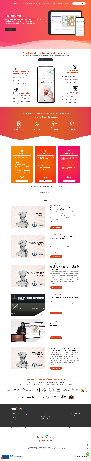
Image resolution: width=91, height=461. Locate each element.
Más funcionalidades (45, 60)
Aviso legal (13, 427)
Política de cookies (30, 427)
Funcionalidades (27, 3)
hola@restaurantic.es (75, 417)
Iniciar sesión (66, 3)
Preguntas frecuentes (45, 192)
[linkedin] (87, 448)
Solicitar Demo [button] (79, 3)
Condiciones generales (39, 427)
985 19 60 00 (17, 3)
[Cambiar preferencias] (2, 458)
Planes (44, 3)
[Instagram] (87, 445)
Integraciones (36, 3)
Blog (48, 3)
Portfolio (53, 3)
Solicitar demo (10, 29)
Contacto (59, 3)
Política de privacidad (20, 427)
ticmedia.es (77, 427)
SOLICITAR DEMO (45, 418)
